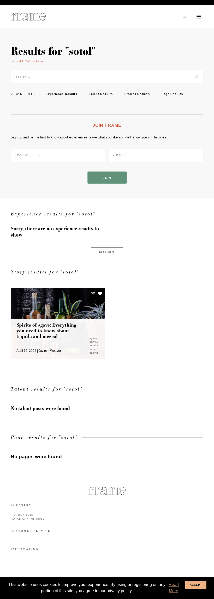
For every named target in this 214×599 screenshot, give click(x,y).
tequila (94, 345)
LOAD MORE (156, 308)
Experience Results (61, 93)
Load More (107, 251)
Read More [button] (174, 587)
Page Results (172, 93)
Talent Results (101, 93)
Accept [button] (196, 584)
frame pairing (94, 351)
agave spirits (94, 340)
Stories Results (137, 93)
